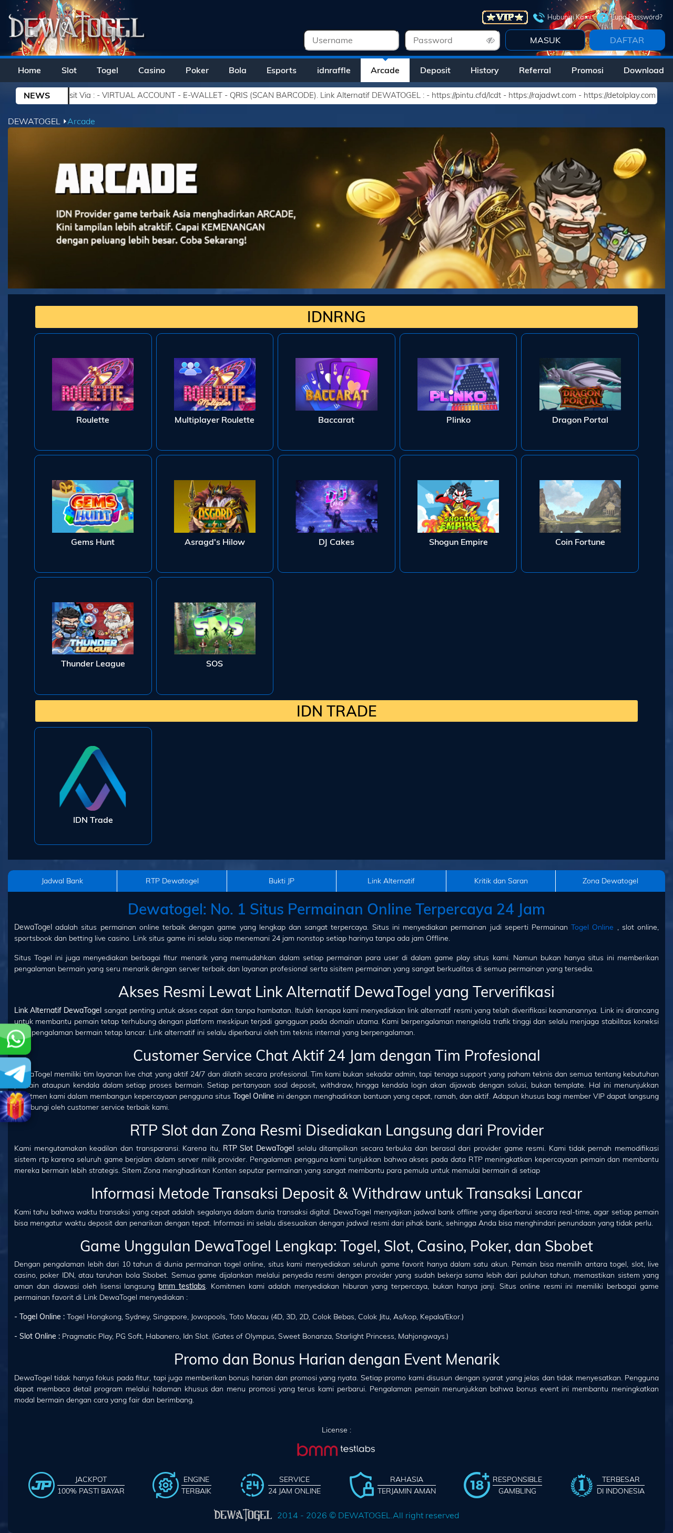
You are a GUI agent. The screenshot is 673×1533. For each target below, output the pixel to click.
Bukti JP (281, 880)
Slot (69, 70)
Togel (107, 70)
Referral (535, 70)
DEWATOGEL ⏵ (37, 121)
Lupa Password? (636, 17)
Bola (238, 70)
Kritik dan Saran (501, 880)
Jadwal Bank (62, 880)
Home (29, 70)
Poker (197, 70)
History (485, 70)
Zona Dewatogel (610, 880)
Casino (151, 70)
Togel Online (592, 927)
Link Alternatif (391, 880)
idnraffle (334, 70)
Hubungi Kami (569, 17)
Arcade (385, 70)
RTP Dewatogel (172, 880)
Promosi (588, 70)
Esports (282, 70)
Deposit (435, 70)
